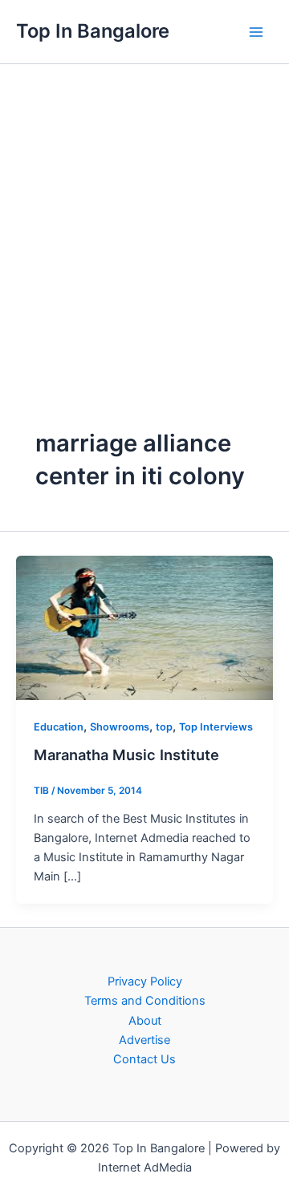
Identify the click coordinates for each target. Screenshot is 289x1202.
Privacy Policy (145, 981)
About (144, 1021)
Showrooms (119, 727)
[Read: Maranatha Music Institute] (144, 627)
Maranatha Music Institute (126, 754)
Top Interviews (216, 727)
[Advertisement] (144, 216)
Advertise (144, 1040)
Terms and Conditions (145, 1001)
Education (58, 727)
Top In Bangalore (92, 30)
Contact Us (144, 1059)
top (164, 727)
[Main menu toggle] (256, 32)
